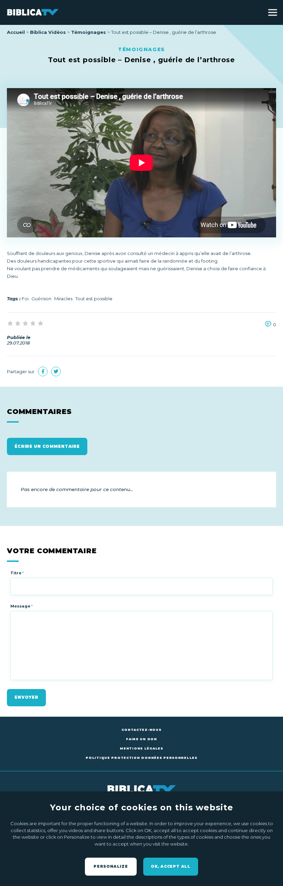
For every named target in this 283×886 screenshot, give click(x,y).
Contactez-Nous (141, 730)
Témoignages (88, 32)
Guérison (41, 298)
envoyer (26, 697)
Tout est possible (94, 298)
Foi (25, 298)
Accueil (16, 32)
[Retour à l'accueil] (33, 12)
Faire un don (141, 739)
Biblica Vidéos (48, 32)
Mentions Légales (141, 748)
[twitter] (56, 371)
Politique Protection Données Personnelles (141, 758)
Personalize (111, 866)
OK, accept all (171, 866)
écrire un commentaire (47, 446)
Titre (17, 573)
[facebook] (43, 371)
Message (21, 606)
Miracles (63, 298)
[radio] (11, 324)
